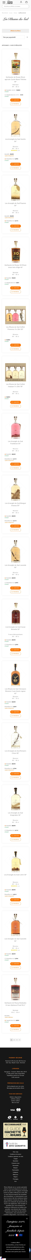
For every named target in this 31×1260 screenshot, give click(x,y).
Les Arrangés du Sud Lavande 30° (15, 566)
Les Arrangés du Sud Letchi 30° (15, 875)
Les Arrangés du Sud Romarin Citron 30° (15, 752)
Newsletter (15, 1161)
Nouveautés (16, 1165)
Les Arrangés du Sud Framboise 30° (15, 442)
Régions (16, 1176)
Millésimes (15, 1174)
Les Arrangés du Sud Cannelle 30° (15, 940)
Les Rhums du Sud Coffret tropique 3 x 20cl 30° (15, 385)
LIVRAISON (15, 1068)
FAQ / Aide (15, 1152)
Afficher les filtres (15, 31)
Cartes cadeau (15, 1100)
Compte (21, 2)
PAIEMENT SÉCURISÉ (15, 1057)
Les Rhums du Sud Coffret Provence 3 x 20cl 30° (15, 328)
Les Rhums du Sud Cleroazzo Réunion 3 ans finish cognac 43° (15, 691)
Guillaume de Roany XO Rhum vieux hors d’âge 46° (15, 266)
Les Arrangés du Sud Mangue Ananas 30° (15, 504)
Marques (15, 1167)
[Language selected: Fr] (3, 1258)
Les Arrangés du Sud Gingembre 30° (15, 814)
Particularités (15, 1170)
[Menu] (4, 2)
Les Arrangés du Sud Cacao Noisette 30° (15, 628)
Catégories (15, 1172)
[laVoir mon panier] (26, 2)
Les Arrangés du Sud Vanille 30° (15, 140)
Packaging (15, 1179)
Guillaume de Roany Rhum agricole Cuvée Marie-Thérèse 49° (15, 79)
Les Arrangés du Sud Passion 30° (15, 204)
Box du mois (15, 1102)
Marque (15, 12)
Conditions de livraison (15, 1154)
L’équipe (16, 1158)
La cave (10, 12)
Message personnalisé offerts (15, 1088)
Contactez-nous (15, 1163)
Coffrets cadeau (15, 1099)
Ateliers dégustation (15, 1097)
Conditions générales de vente (15, 1156)
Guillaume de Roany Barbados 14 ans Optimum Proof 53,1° (15, 1004)
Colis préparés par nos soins (15, 1086)
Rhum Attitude (9, 2)
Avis (15, 1181)
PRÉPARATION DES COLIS (15, 1083)
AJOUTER (16, 100)
